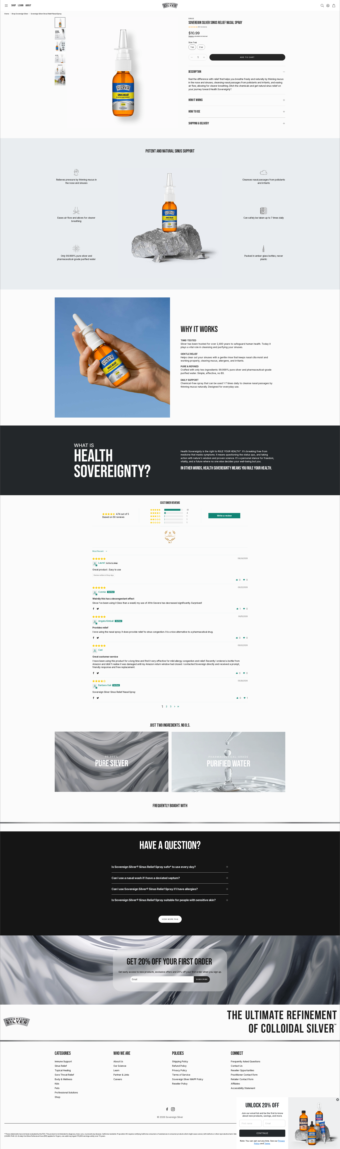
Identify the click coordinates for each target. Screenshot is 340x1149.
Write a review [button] (224, 515)
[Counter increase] (204, 57)
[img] (99, 558)
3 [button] (170, 706)
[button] (6, 5)
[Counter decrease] (191, 57)
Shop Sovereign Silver (20, 14)
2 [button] (166, 706)
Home (6, 14)
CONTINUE (262, 1133)
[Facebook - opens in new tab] (167, 1109)
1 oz (192, 47)
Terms (267, 1143)
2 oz (201, 47)
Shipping (191, 36)
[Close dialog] (337, 1099)
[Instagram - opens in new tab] (173, 1109)
